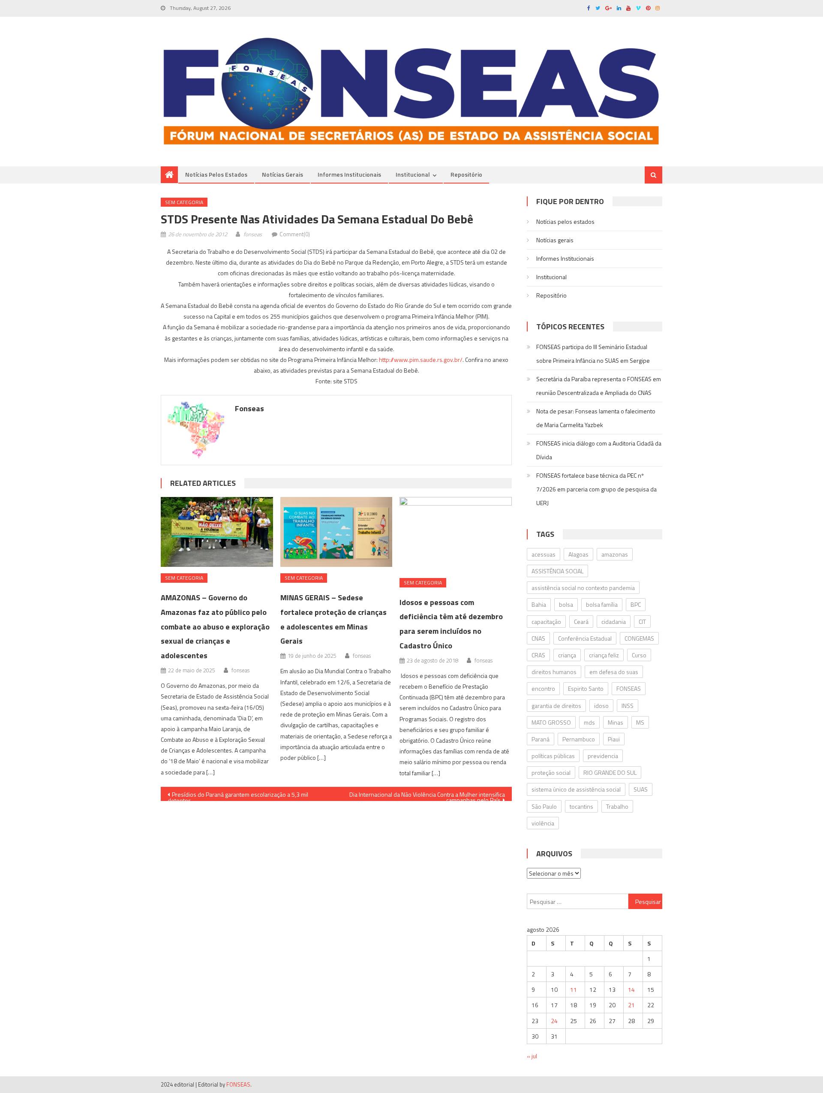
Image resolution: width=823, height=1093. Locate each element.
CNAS (538, 638)
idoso (601, 705)
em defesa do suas (613, 671)
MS (640, 722)
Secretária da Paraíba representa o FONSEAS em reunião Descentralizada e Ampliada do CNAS (598, 385)
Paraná (541, 739)
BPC (636, 604)
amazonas (614, 554)
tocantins (581, 806)
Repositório (466, 174)
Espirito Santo (586, 688)
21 (631, 1004)
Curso (639, 654)
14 (631, 989)
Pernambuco (578, 739)
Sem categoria (184, 202)
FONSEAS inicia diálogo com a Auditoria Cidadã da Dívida (598, 450)
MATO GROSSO (551, 722)
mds (589, 722)
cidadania (613, 621)
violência (543, 823)
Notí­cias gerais (282, 174)
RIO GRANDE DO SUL (610, 772)
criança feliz (604, 654)
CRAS (538, 654)
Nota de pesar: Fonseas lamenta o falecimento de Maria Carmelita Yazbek (595, 417)
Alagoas (578, 554)
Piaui (614, 739)
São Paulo (544, 806)
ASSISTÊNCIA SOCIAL (557, 570)
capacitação (546, 621)
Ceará (581, 621)
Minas (615, 722)
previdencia (603, 755)
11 (573, 989)
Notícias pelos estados (216, 174)
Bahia (539, 604)
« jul (532, 1055)
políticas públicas (553, 755)
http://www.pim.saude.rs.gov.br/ (421, 359)
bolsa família (602, 604)
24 (554, 1020)
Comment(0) (294, 234)
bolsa (566, 604)
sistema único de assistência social (576, 789)
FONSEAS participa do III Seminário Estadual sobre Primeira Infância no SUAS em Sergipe (593, 353)
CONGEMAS (639, 638)
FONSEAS (628, 688)
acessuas (544, 554)
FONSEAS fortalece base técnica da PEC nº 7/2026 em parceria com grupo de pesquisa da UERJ (596, 489)
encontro (543, 688)
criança (567, 654)
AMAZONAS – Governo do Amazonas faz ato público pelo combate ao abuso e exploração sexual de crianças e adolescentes (215, 626)
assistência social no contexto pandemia (583, 587)
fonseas (252, 234)
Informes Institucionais (349, 174)
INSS (628, 705)
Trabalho (617, 806)
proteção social (551, 772)
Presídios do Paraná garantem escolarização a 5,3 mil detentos (238, 795)
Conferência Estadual (585, 638)
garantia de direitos (556, 705)
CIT (642, 621)
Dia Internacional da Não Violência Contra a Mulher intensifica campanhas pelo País (427, 795)
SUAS (641, 789)
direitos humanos (554, 671)
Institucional (413, 174)
